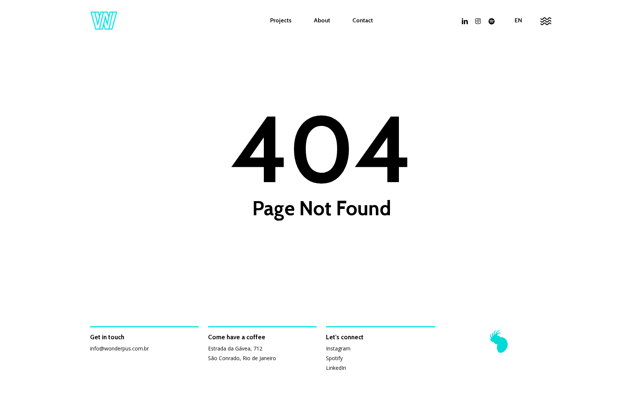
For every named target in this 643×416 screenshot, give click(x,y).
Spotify (334, 358)
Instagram (338, 348)
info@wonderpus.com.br (119, 348)
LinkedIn (336, 367)
